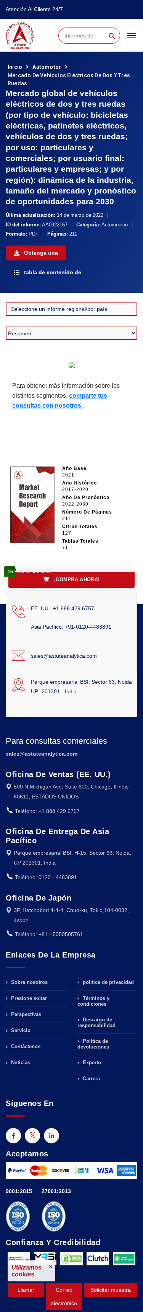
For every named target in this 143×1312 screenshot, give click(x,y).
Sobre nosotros (29, 982)
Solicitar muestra (110, 1290)
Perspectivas (25, 1014)
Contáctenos (25, 1046)
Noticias (20, 1062)
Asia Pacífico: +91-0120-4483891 (71, 627)
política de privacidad (107, 982)
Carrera (90, 1078)
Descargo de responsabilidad (96, 1022)
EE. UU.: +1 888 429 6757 (62, 608)
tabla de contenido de (51, 272)
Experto (91, 1062)
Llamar (26, 1290)
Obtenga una (40, 253)
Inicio (15, 67)
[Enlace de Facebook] (13, 1135)
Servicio (20, 1030)
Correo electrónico (64, 1296)
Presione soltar (28, 998)
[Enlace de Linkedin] (51, 1135)
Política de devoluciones (93, 1044)
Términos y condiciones (93, 1001)
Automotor (46, 67)
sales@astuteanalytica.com (64, 656)
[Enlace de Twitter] (32, 1135)
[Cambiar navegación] (131, 39)
